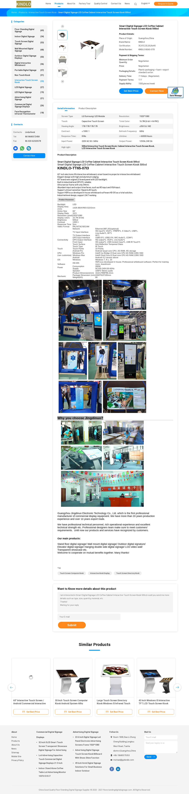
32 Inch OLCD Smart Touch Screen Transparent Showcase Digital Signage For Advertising (53, 746)
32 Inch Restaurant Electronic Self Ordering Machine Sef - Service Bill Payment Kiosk (72, 703)
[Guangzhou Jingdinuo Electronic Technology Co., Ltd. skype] (29, 148)
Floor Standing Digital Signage (29, 30)
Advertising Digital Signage (29, 98)
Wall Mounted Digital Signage (29, 50)
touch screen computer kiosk (72, 573)
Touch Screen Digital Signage (29, 42)
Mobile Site (16, 756)
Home (14, 737)
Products (15, 741)
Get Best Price (131, 91)
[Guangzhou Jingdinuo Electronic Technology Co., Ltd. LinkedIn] (118, 769)
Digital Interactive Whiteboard (29, 64)
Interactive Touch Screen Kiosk (29, 81)
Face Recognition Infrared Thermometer (29, 112)
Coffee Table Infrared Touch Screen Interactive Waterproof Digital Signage (112, 703)
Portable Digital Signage (29, 70)
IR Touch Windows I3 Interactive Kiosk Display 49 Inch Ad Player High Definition (29, 703)
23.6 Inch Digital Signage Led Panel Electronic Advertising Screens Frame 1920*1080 (88, 741)
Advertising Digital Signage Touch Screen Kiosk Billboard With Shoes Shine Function (88, 754)
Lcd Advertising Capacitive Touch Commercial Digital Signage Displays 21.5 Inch (51, 759)
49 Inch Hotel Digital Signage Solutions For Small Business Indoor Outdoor (88, 767)
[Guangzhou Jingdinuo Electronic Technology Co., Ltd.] (23, 4)
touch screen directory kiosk (127, 573)
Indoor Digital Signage (29, 36)
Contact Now (29, 156)
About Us (15, 745)
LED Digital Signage (29, 92)
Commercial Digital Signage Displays (29, 105)
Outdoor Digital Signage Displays (29, 57)
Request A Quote (165, 4)
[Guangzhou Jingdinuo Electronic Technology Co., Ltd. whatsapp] (22, 148)
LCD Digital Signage (29, 87)
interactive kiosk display (100, 573)
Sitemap (15, 752)
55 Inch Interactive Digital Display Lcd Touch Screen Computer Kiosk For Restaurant (156, 703)
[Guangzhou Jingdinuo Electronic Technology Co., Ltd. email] (15, 148)
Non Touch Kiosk (29, 75)
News (13, 749)
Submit (71, 625)
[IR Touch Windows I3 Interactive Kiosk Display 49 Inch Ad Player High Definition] (31, 677)
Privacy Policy (17, 760)
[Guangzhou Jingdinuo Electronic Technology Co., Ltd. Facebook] (111, 769)
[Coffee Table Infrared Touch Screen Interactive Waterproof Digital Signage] (114, 677)
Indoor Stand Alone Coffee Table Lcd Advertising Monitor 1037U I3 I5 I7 (52, 772)
